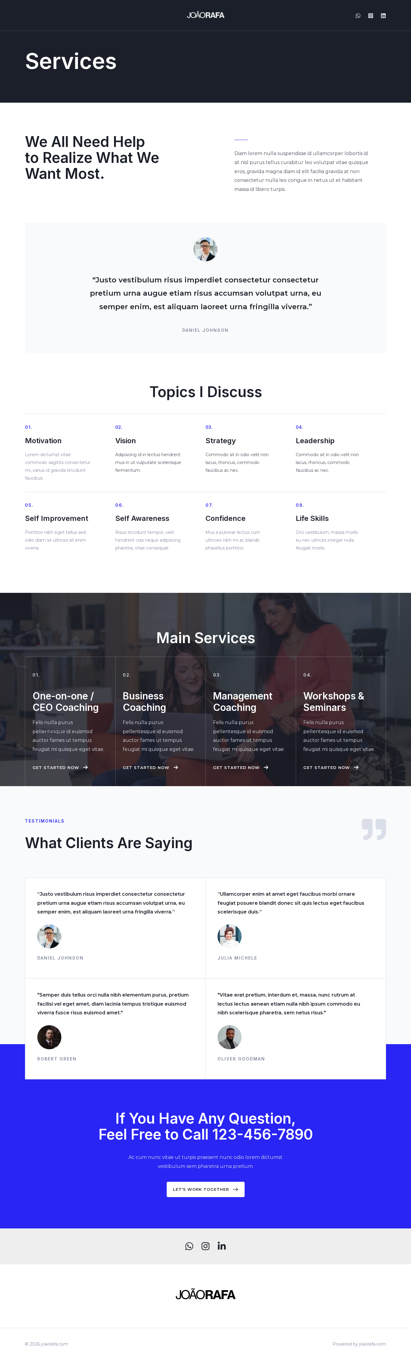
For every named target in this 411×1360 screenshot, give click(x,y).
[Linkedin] (383, 15)
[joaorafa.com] (205, 15)
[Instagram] (370, 15)
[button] (60, 767)
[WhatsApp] (358, 15)
